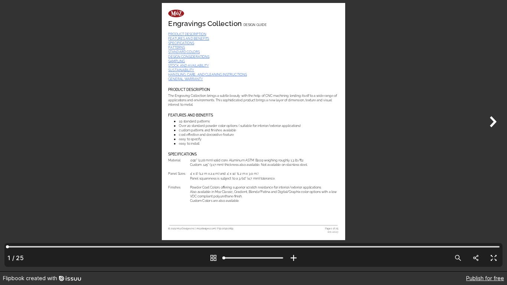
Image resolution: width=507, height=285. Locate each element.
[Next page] (492, 135)
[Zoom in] (293, 257)
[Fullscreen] (493, 257)
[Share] (475, 257)
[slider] (253, 258)
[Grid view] (213, 257)
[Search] (458, 257)
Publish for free (485, 278)
